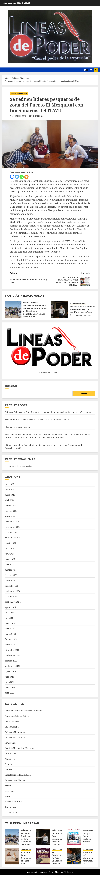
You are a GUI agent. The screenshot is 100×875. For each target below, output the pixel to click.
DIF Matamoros (12, 721)
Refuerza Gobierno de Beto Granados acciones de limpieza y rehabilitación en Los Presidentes (35, 311)
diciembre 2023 (12, 650)
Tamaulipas (10, 807)
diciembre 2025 (12, 521)
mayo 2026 (10, 495)
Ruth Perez (16, 116)
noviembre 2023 (12, 655)
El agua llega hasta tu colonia (18, 427)
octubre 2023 (11, 660)
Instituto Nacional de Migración (20, 748)
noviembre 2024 (12, 591)
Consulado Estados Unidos (17, 716)
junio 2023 (10, 682)
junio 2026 (10, 489)
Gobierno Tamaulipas (15, 737)
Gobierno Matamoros (19, 93)
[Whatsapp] (22, 177)
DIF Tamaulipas (12, 726)
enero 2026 (10, 516)
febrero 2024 (11, 639)
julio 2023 (9, 676)
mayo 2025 (10, 559)
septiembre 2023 (12, 666)
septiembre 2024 (12, 602)
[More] (26, 177)
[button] (91, 69)
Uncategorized (12, 812)
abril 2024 (9, 628)
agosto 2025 (10, 543)
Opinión (8, 764)
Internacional (11, 753)
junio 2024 (10, 618)
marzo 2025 (10, 569)
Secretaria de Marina (15, 780)
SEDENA (9, 785)
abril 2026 (9, 500)
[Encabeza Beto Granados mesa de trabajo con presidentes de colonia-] (59, 309)
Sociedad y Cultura (13, 801)
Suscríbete (96, 70)
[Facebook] (12, 177)
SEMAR (8, 796)
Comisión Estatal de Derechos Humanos (23, 710)
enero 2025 (10, 580)
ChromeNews (54, 872)
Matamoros (10, 759)
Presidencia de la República (18, 775)
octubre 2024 (11, 596)
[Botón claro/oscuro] (86, 70)
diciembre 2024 (12, 586)
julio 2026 (9, 484)
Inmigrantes (10, 742)
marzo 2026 (10, 505)
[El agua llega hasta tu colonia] (74, 837)
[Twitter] (17, 177)
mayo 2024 (10, 623)
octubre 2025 (11, 532)
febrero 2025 (11, 575)
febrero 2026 (11, 511)
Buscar (11, 386)
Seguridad (10, 791)
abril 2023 (9, 692)
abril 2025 (9, 564)
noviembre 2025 (12, 527)
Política (8, 769)
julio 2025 (9, 548)
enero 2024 (10, 644)
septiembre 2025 (12, 537)
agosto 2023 (10, 671)
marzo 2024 (10, 634)
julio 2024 (9, 612)
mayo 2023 (10, 687)
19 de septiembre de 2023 (34, 116)
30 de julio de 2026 (79, 315)
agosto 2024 (10, 607)
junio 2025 (10, 553)
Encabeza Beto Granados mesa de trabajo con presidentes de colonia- (82, 309)
